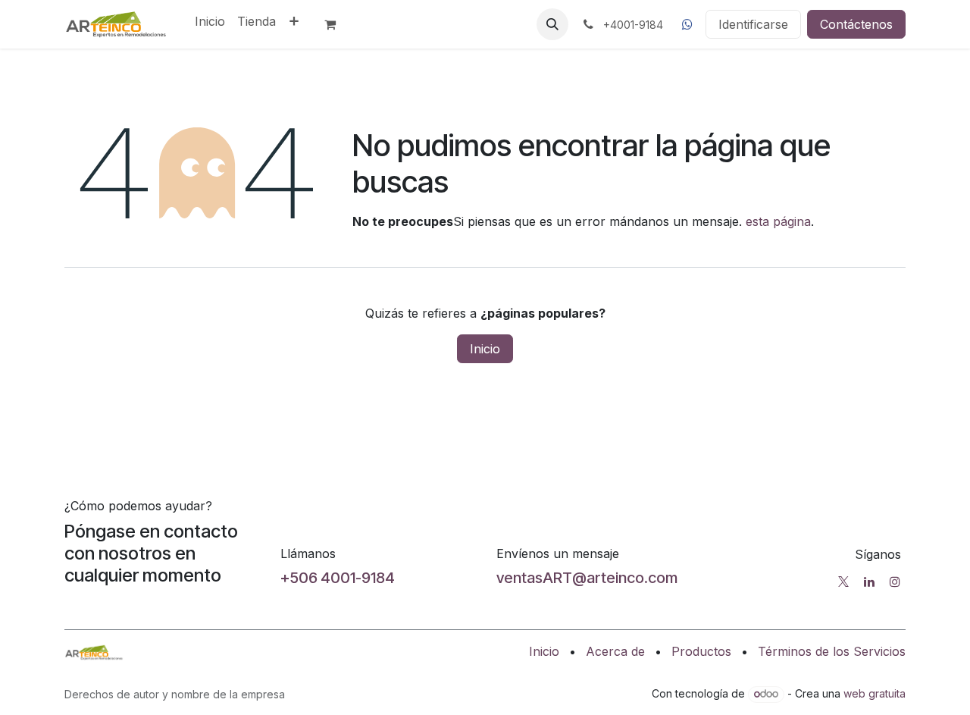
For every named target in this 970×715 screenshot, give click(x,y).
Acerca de (615, 651)
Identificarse (753, 24)
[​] (687, 24)
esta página (778, 221)
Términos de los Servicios (832, 651)
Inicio (485, 348)
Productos (701, 651)
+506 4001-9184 (337, 578)
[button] (552, 24)
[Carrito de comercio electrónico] (336, 24)
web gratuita (874, 693)
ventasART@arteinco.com (586, 578)
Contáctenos (856, 24)
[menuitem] (210, 21)
